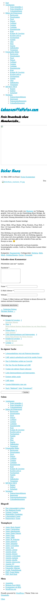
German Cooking (11, 512)
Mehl (41, 253)
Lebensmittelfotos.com (19, 109)
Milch (3, 255)
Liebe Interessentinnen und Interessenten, (20, 334)
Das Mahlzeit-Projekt (13, 510)
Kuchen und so (15, 35)
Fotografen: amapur (12, 566)
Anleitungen (9, 5)
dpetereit (13, 332)
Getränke (13, 27)
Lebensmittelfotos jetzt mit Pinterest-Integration (22, 353)
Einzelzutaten (15, 17)
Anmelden (9, 583)
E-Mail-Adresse (7, 291)
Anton (7, 332)
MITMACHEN (11, 87)
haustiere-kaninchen (16, 345)
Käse (12, 31)
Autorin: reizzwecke (12, 562)
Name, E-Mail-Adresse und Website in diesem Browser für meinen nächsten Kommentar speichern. (23, 300)
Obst (11, 42)
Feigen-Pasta (10, 330)
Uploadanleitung (16, 11)
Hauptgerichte (15, 29)
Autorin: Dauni (10, 552)
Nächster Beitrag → (8, 311)
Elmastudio (5, 595)
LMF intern (9, 380)
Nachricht (5, 268)
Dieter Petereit (41, 326)
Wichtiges (9, 95)
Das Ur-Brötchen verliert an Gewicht (18, 361)
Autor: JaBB (10, 537)
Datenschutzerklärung (18, 97)
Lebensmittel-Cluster (12, 516)
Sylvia (7, 336)
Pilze (12, 44)
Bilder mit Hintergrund (13, 13)
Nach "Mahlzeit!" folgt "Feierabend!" (19, 388)
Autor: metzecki (11, 541)
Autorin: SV (9, 564)
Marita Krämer (26, 326)
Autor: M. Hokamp (12, 539)
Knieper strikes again (13, 377)
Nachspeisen (14, 38)
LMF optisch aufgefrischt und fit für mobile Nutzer (23, 357)
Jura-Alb (8, 341)
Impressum (14, 99)
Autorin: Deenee (11, 554)
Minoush (14, 341)
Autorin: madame (11, 558)
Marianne (29, 211)
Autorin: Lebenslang (12, 556)
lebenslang (8, 322)
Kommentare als (13, 587)
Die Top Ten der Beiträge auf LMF (18, 365)
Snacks (12, 46)
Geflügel (13, 23)
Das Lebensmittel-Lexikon (15, 508)
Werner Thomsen (27, 336)
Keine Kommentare (28, 177)
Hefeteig (35, 253)
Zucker (21, 255)
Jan (32, 326)
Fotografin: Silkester (12, 568)
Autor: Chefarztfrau (12, 529)
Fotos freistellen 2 (16, 9)
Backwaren (14, 15)
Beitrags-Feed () (12, 585)
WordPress (20, 593)
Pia (21, 336)
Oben (3, 599)
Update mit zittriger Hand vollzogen (18, 369)
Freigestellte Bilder (12, 52)
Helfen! (13, 91)
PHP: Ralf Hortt (11, 574)
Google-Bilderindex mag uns (15, 384)
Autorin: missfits (11, 560)
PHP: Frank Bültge (12, 572)
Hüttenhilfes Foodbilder (14, 514)
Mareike (15, 322)
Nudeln (12, 40)
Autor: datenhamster (12, 531)
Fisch (12, 19)
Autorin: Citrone (11, 550)
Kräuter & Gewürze (17, 33)
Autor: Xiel (9, 548)
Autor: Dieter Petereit (13, 533)
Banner (12, 89)
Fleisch (12, 21)
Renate (7, 345)
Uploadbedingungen (17, 103)
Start (7, 3)
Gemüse (13, 25)
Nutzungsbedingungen (18, 101)
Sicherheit (13, 93)
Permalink (28, 255)
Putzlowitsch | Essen (12, 518)
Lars (6, 328)
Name (4, 286)
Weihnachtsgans (12, 255)
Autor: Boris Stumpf (12, 527)
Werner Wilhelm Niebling (13, 326)
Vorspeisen (14, 50)
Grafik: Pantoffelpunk (13, 570)
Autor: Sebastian (11, 544)
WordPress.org (10, 589)
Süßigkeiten (14, 48)
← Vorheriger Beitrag (9, 309)
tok (35, 326)
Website (4, 295)
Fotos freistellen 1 (16, 7)
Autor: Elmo (9, 535)
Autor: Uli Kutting (12, 546)
